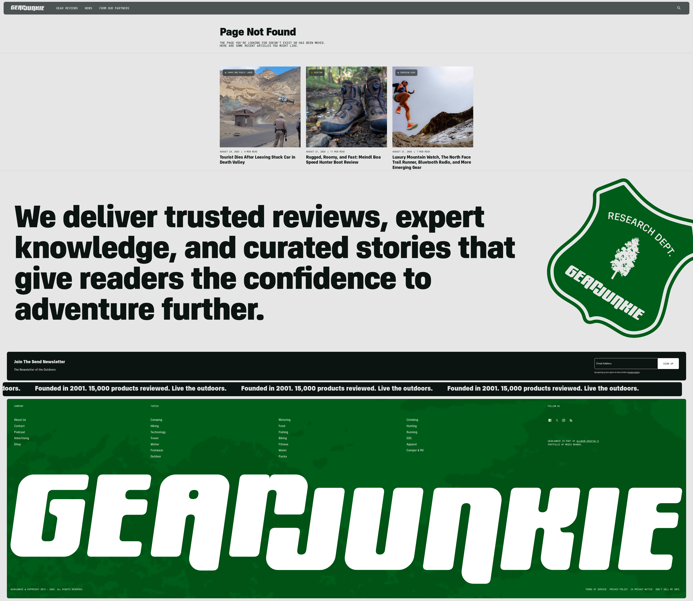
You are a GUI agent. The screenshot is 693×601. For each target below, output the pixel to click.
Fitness (283, 444)
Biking (283, 438)
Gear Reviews (67, 8)
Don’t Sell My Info (667, 589)
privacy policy (633, 373)
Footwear (157, 450)
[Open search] (679, 8)
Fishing (283, 432)
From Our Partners (114, 8)
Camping (156, 420)
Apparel (412, 444)
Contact (19, 426)
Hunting (318, 72)
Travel (155, 438)
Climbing (412, 420)
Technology (158, 432)
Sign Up (668, 363)
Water (283, 450)
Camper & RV (415, 450)
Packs (283, 456)
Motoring (284, 420)
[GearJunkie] (27, 8)
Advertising (21, 438)
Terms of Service (596, 589)
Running (412, 432)
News (88, 8)
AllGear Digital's (588, 441)
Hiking (155, 426)
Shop (17, 444)
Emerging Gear (407, 72)
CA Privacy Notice (642, 589)
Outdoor (156, 456)
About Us (20, 420)
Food (282, 426)
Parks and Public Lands (240, 72)
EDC (409, 438)
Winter (155, 444)
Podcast (19, 432)
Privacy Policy (619, 589)
